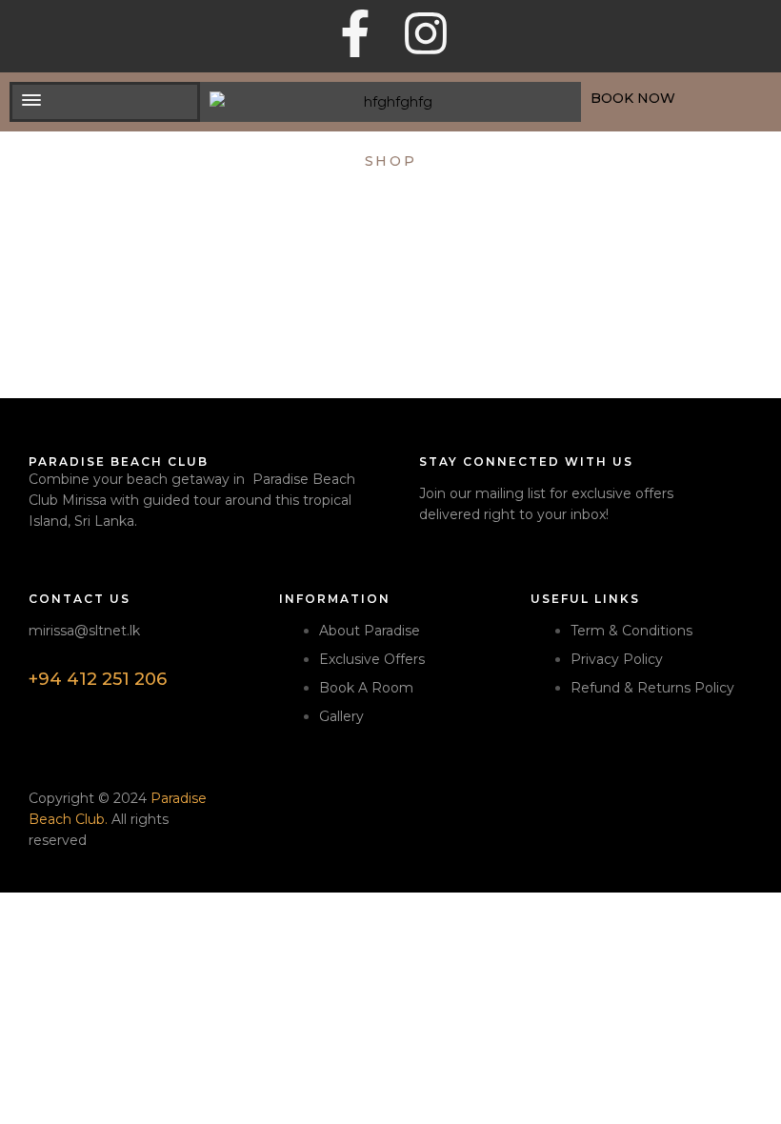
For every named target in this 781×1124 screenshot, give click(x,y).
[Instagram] (426, 33)
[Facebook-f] (355, 33)
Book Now (633, 98)
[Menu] (105, 100)
